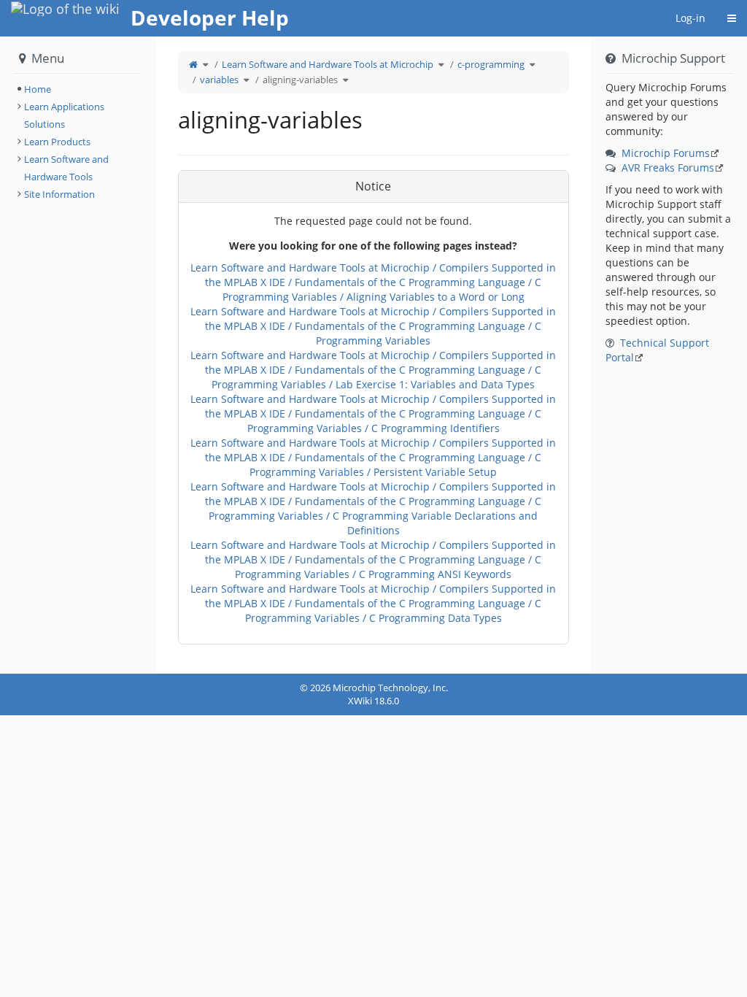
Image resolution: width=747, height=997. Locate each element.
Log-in (690, 18)
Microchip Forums (666, 153)
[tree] (78, 89)
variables (219, 79)
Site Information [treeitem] (59, 194)
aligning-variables (300, 79)
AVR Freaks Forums (668, 167)
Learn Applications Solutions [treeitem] (64, 115)
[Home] (193, 64)
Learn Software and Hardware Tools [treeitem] (66, 168)
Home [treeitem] (37, 89)
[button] (145, 355)
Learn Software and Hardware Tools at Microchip (327, 64)
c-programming (491, 64)
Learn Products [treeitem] (57, 141)
